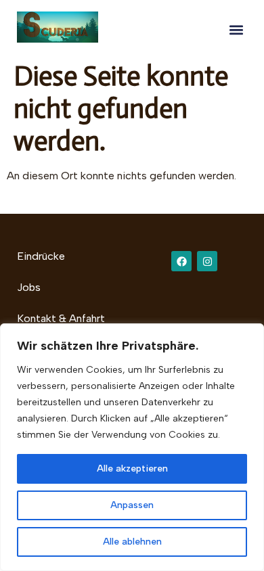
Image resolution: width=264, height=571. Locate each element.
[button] (236, 29)
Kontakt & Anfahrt (61, 318)
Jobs (29, 287)
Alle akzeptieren (132, 468)
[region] (132, 447)
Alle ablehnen (132, 541)
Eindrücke (41, 256)
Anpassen (132, 505)
